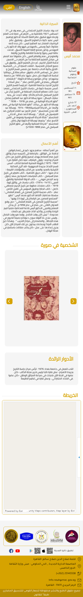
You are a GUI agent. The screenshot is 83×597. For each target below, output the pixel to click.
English (24, 7)
